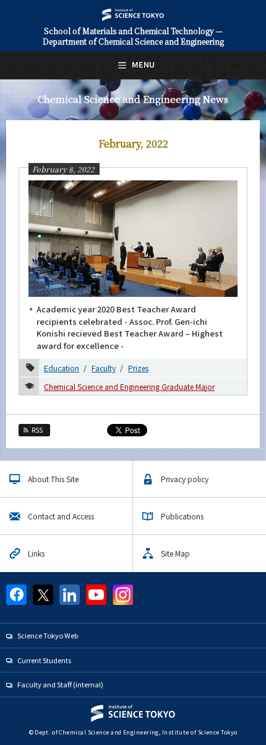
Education (61, 368)
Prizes (138, 368)
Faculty (104, 368)
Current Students (44, 660)
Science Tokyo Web (47, 635)
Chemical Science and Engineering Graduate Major (129, 386)
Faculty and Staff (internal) (60, 684)
